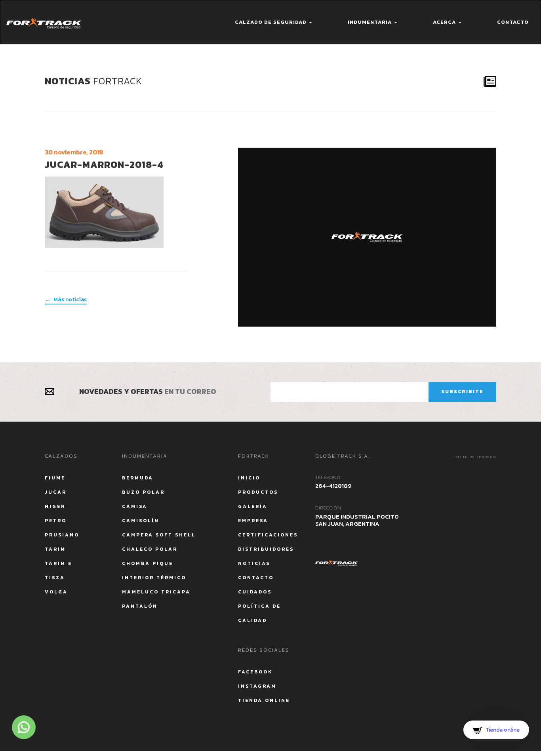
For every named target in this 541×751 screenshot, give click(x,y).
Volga (56, 591)
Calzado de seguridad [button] (271, 22)
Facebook (255, 671)
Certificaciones (268, 534)
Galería (252, 506)
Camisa (134, 506)
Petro (56, 520)
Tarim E (58, 563)
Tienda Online (264, 700)
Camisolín (140, 520)
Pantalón (140, 606)
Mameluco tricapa (156, 591)
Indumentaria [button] (370, 22)
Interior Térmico (154, 577)
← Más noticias (66, 300)
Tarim (55, 549)
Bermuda (137, 477)
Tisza (55, 577)
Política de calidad (259, 613)
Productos (258, 492)
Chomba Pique (147, 563)
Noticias (254, 563)
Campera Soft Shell (159, 534)
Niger (55, 506)
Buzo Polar (143, 492)
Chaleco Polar (149, 549)
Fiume (55, 477)
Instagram (257, 686)
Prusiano (62, 534)
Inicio (249, 477)
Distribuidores (266, 549)
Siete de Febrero (476, 457)
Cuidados (255, 591)
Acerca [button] (445, 22)
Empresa (253, 520)
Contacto (513, 22)
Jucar (56, 492)
